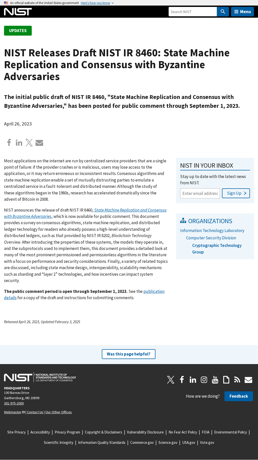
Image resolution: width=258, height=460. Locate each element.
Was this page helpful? (128, 354)
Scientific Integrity (58, 442)
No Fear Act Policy (183, 432)
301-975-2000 (14, 403)
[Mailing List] (248, 379)
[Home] (18, 11)
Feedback (239, 396)
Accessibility (40, 432)
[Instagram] (204, 379)
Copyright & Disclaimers (103, 432)
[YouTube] (215, 379)
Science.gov (167, 442)
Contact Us (35, 412)
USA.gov (188, 442)
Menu (245, 11)
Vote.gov (207, 442)
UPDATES (18, 30)
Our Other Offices (58, 412)
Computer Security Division (211, 238)
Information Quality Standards (101, 442)
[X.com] (29, 143)
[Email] (39, 143)
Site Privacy (16, 432)
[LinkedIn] (193, 379)
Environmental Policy (230, 432)
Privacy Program (67, 432)
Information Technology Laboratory (212, 230)
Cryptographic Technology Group (217, 248)
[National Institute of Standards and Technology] (40, 377)
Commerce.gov (142, 442)
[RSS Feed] (237, 379)
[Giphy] (226, 379)
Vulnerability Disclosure (145, 432)
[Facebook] (9, 143)
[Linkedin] (19, 143)
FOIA (205, 432)
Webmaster (12, 412)
